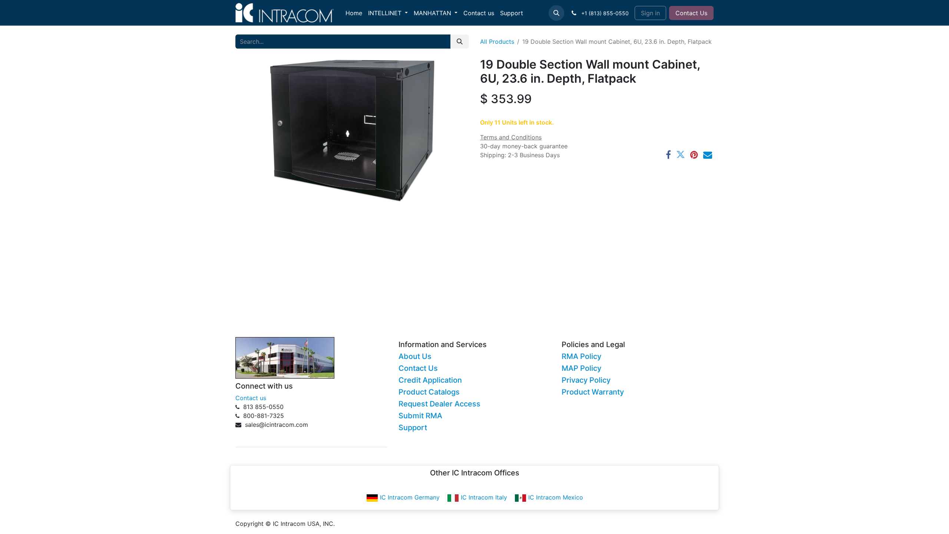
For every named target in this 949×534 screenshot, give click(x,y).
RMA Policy (581, 356)
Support (413, 427)
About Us (415, 356)
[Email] (707, 154)
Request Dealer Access (439, 403)
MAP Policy (581, 368)
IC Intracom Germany (410, 497)
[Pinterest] (694, 154)
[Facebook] (668, 154)
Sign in (650, 13)
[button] (556, 13)
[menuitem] (354, 13)
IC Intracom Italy (484, 497)
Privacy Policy (586, 380)
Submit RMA (420, 415)
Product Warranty (593, 392)
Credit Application (430, 380)
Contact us (250, 398)
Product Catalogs (429, 392)
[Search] (459, 41)
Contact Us (691, 13)
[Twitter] (680, 154)
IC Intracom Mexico (555, 497)
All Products (497, 41)
